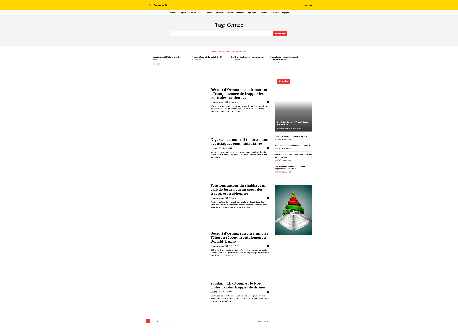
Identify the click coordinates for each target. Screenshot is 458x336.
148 (168, 321)
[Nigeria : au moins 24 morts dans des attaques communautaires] (177, 148)
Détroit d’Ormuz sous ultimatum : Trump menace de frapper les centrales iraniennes (239, 93)
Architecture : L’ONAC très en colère (166, 57)
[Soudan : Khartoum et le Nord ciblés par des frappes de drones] (177, 292)
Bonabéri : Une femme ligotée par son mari (247, 57)
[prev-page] (154, 64)
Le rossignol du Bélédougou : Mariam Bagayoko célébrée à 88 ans (290, 167)
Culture (278, 172)
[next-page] (158, 64)
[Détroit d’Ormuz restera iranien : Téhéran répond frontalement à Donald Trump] (177, 244)
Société (278, 139)
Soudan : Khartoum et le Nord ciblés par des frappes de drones (238, 285)
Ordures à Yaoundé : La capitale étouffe (207, 57)
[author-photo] (227, 102)
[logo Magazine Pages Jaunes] (229, 4)
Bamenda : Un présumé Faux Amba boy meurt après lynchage (285, 58)
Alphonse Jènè (282, 128)
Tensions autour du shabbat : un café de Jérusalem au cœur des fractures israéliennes (239, 189)
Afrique (214, 148)
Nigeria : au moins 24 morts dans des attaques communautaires (239, 141)
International (217, 102)
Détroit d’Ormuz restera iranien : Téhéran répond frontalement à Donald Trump (239, 237)
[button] (161, 5)
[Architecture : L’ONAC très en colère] (293, 106)
